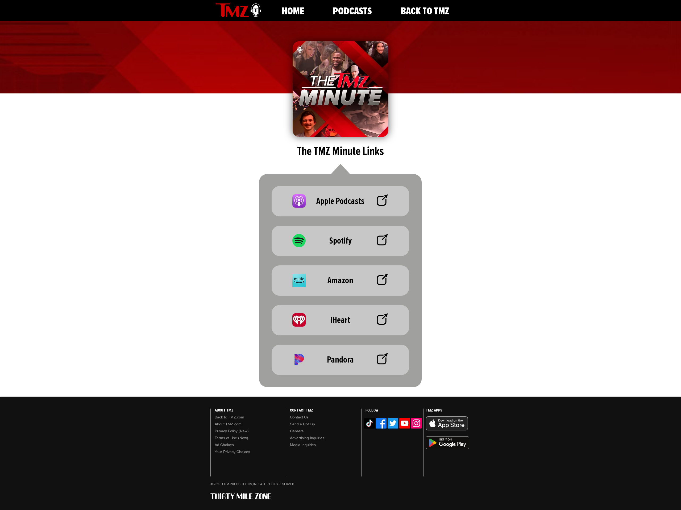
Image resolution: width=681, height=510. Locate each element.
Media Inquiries (303, 445)
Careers (297, 431)
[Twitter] (393, 423)
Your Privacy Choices (232, 452)
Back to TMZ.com (229, 417)
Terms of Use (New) (231, 438)
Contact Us (299, 417)
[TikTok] (369, 423)
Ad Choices (224, 445)
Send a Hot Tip (302, 424)
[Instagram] (416, 423)
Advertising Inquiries (307, 438)
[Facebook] (381, 423)
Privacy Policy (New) (232, 431)
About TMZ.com (228, 424)
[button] (352, 11)
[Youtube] (404, 423)
